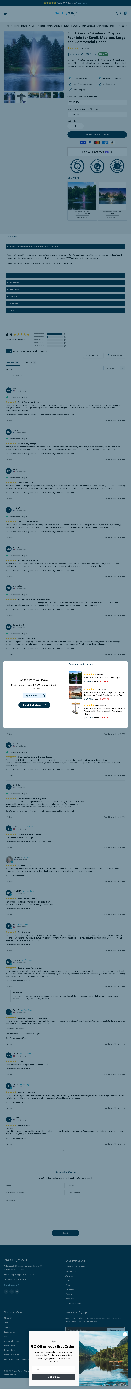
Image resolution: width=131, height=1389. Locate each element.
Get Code (53, 1377)
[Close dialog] (125, 1334)
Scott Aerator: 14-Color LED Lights (102, 677)
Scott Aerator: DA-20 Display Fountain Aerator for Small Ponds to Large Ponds (104, 694)
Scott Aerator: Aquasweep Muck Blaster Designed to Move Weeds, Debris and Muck (105, 711)
